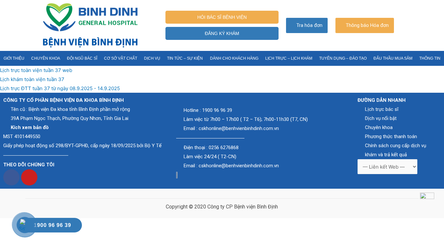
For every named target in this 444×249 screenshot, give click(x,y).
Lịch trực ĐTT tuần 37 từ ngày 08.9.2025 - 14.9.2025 (60, 88)
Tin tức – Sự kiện (185, 58)
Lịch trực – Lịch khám (288, 58)
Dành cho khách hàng (234, 58)
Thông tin (429, 58)
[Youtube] (29, 177)
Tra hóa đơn (309, 25)
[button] (222, 17)
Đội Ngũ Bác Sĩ (82, 58)
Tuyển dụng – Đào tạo (343, 58)
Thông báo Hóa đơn (367, 25)
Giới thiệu (14, 58)
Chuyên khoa (45, 58)
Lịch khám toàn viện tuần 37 (32, 79)
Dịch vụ (152, 58)
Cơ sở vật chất (120, 58)
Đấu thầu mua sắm (392, 58)
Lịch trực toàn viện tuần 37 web (36, 70)
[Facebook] (11, 177)
